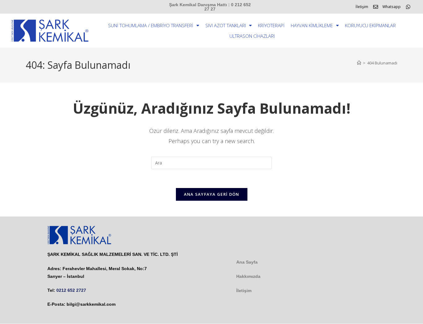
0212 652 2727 (71, 290)
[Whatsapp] (408, 6)
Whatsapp (391, 6)
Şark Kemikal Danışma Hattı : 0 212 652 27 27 (210, 6)
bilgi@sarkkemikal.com (91, 304)
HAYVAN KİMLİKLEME (312, 25)
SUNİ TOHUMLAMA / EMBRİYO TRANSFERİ (150, 25)
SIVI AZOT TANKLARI (225, 25)
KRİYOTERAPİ (271, 25)
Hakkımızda (248, 276)
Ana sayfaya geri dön (211, 194)
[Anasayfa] (359, 63)
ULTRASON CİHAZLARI (252, 36)
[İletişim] (375, 6)
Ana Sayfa (247, 262)
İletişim (361, 6)
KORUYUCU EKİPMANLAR (370, 25)
